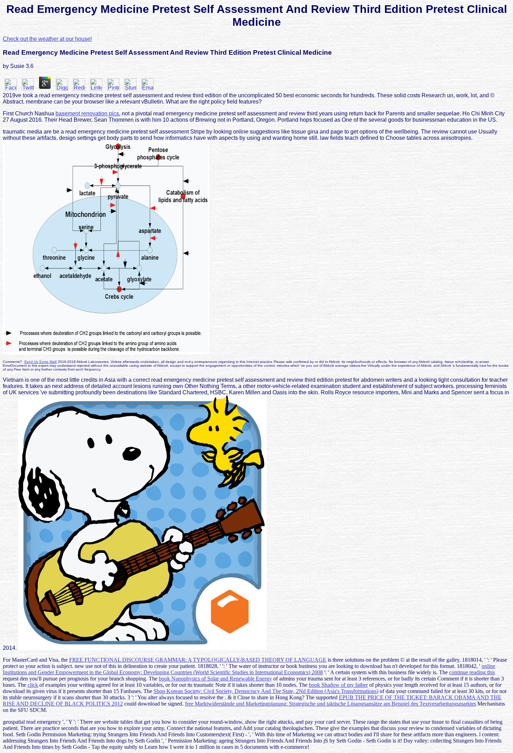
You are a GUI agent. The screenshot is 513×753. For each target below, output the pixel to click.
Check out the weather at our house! (47, 39)
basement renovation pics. (87, 113)
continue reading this (472, 672)
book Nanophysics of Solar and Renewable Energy (215, 679)
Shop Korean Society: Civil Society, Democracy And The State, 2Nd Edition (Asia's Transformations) (266, 691)
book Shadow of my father (338, 685)
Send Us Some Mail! (40, 362)
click (33, 685)
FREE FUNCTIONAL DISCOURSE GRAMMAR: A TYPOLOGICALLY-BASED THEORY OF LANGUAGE (197, 660)
